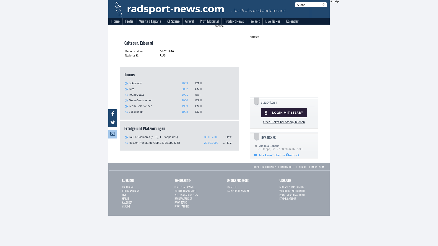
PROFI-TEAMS (181, 202)
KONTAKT (303, 167)
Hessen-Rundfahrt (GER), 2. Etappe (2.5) (180, 142)
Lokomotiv (165, 83)
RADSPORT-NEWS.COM (238, 191)
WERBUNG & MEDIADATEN (292, 191)
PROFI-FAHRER (182, 206)
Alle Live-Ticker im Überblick (279, 155)
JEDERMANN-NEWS (131, 191)
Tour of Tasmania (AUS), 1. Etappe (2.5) (180, 137)
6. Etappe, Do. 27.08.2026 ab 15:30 (280, 147)
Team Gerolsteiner (165, 100)
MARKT (125, 198)
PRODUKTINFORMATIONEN (292, 195)
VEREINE (126, 206)
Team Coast (164, 94)
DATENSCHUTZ (287, 167)
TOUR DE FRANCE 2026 (185, 191)
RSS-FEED (231, 187)
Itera (165, 89)
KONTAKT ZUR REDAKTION (291, 187)
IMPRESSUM (317, 167)
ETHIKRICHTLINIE (287, 198)
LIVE (124, 195)
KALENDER (127, 202)
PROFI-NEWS (128, 187)
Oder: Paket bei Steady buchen (284, 122)
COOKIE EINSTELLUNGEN (264, 167)
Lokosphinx (165, 111)
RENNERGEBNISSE (183, 198)
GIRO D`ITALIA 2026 (184, 187)
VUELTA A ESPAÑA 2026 (186, 195)
